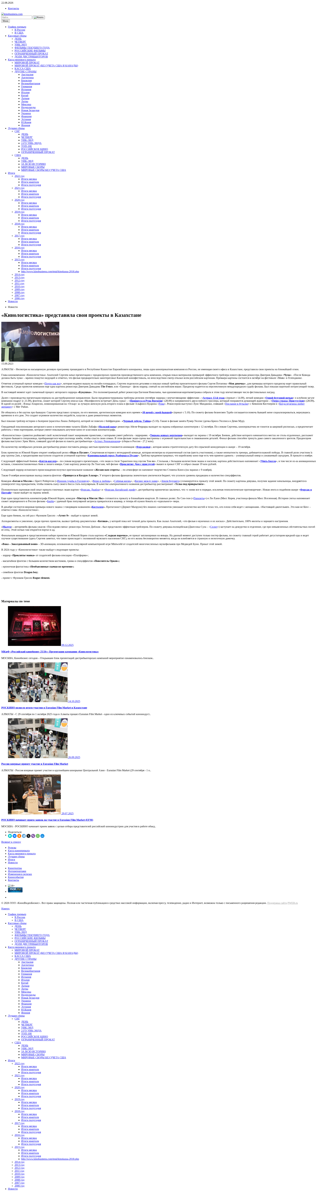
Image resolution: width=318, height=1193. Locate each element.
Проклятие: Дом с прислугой (137, 464)
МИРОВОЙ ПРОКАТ (27, 62)
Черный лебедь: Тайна (136, 421)
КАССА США (23, 68)
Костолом (97, 506)
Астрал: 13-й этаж (213, 397)
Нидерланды (28, 107)
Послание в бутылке (236, 403)
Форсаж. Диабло (90, 489)
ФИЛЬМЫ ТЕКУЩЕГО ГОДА (32, 47)
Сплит (213, 526)
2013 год (19, 277)
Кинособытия (16, 877)
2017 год (19, 235)
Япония (25, 125)
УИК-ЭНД (21, 44)
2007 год (19, 295)
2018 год (19, 223)
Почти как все (53, 383)
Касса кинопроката (19, 850)
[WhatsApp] (38, 836)
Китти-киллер (47, 461)
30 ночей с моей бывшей (157, 412)
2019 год (19, 211)
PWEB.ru (293, 903)
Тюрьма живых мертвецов (166, 435)
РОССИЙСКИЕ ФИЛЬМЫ (30, 50)
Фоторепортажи (17, 871)
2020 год (19, 199)
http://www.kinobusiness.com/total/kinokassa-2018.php (50, 271)
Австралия (27, 74)
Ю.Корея (26, 122)
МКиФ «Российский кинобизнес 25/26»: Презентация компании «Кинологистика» (50, 651)
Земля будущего (170, 481)
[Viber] (33, 836)
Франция (26, 116)
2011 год (19, 283)
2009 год (19, 289)
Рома (161, 403)
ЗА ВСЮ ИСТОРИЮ (33, 164)
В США (19, 32)
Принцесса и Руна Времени (146, 400)
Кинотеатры (15, 868)
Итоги (11, 173)
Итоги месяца (29, 179)
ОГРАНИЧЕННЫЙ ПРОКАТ (31, 53)
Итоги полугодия (31, 185)
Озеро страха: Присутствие (288, 400)
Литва (24, 101)
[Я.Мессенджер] (10, 836)
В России (20, 29)
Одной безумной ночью (279, 397)
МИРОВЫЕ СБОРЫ (33, 167)
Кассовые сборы (17, 35)
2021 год (19, 188)
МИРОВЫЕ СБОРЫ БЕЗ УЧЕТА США (43, 170)
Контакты (13, 8)
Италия (25, 92)
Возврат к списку (11, 842)
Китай (24, 95)
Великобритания (30, 83)
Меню (5, 21)
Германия (26, 86)
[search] (39, 17)
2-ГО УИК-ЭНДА (31, 143)
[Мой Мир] (42, 836)
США (18, 155)
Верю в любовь (101, 481)
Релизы (12, 847)
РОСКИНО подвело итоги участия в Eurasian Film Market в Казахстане (44, 707)
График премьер (17, 26)
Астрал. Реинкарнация (107, 441)
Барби (50, 501)
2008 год (19, 292)
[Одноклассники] (19, 836)
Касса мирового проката (22, 59)
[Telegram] (24, 836)
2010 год (19, 286)
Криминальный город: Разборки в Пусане (113, 455)
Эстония (26, 119)
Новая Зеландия (30, 110)
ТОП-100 (26, 146)
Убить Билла (268, 461)
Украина (26, 113)
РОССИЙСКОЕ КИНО (34, 149)
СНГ (17, 131)
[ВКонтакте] (15, 836)
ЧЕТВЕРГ (20, 41)
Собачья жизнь (122, 481)
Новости (13, 301)
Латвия (25, 98)
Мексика (26, 104)
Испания (26, 89)
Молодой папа (107, 426)
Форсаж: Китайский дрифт (120, 489)
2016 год (19, 247)
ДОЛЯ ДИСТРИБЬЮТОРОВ (31, 56)
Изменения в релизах (20, 874)
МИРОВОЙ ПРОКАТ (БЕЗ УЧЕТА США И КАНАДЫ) (46, 65)
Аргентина (27, 77)
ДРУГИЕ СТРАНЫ (25, 71)
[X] (28, 836)
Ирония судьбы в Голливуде (73, 481)
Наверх (5, 908)
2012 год (19, 280)
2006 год (19, 298)
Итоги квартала (30, 182)
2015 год (19, 259)
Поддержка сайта (277, 903)
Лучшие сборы (16, 128)
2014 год (19, 274)
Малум (7, 526)
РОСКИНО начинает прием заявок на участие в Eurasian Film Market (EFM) (47, 819)
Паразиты (199, 498)
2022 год (19, 176)
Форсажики (143, 446)
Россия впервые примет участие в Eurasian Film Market (34, 763)
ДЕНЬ (18, 38)
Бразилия (26, 80)
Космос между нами (146, 481)
